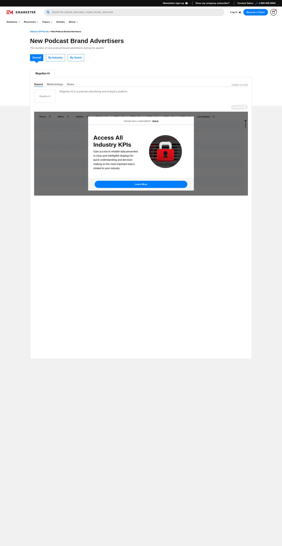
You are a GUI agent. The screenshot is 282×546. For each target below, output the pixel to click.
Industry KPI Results (39, 31)
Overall (36, 57)
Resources (30, 22)
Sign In (155, 121)
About (72, 22)
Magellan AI (42, 73)
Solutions (12, 22)
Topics (46, 22)
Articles (60, 22)
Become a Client (256, 12)
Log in (233, 12)
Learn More (141, 184)
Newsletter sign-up (173, 3)
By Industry (55, 57)
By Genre (76, 57)
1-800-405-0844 (267, 3)
